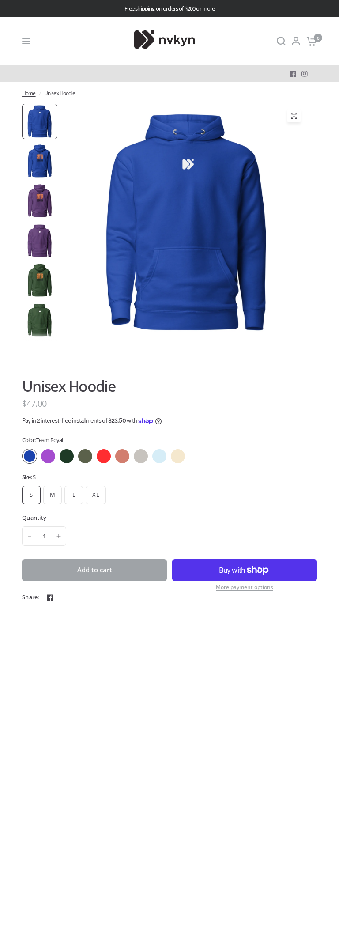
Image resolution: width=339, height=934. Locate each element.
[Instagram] (304, 73)
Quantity (34, 518)
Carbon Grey (141, 456)
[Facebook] (293, 73)
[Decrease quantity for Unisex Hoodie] (30, 536)
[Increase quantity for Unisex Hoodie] (59, 536)
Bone (178, 456)
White (196, 456)
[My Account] (296, 41)
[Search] (281, 41)
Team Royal (30, 456)
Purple (48, 456)
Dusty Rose (122, 456)
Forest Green (67, 456)
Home (29, 93)
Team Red (104, 456)
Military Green (85, 456)
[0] (310, 41)
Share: (30, 597)
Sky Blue (159, 456)
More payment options (244, 587)
